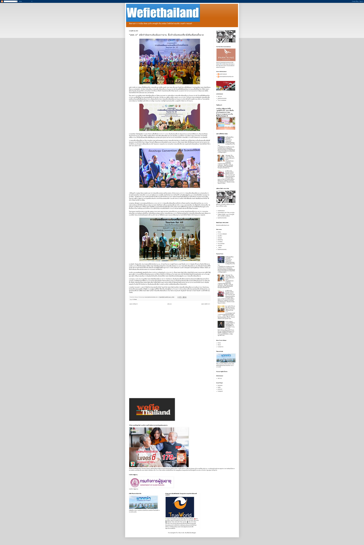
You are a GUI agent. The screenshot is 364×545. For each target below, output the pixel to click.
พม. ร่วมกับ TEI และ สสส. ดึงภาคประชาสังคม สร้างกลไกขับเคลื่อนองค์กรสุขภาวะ (230, 308)
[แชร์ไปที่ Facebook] (184, 297)
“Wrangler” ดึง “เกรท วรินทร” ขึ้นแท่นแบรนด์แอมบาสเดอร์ (230, 157)
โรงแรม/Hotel (221, 243)
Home (219, 232)
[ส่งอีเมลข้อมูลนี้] (178, 297)
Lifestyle (220, 238)
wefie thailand (223, 74)
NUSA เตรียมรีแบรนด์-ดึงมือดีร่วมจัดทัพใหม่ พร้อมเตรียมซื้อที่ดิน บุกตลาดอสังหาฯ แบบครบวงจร (230, 325)
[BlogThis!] (180, 297)
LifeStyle (220, 245)
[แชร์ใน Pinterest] (186, 297)
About (219, 344)
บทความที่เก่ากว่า (205, 304)
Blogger (194, 532)
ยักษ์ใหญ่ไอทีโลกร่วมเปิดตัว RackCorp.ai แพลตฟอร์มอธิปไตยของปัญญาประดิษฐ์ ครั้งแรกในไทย (226, 141)
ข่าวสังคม (135, 299)
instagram (220, 391)
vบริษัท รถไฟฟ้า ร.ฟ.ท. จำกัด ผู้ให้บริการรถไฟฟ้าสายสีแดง (226, 215)
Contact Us (220, 346)
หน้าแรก (169, 304)
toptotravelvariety (222, 98)
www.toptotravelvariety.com (226, 76)
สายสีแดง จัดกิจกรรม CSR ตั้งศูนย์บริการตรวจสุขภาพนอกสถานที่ (230, 173)
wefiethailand (221, 210)
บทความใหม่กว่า (133, 304)
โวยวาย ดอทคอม (222, 100)
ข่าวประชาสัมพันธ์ (222, 234)
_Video (219, 247)
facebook (220, 385)
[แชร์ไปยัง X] (182, 297)
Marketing (220, 239)
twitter (219, 387)
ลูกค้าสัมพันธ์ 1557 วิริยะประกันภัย (226, 212)
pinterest (220, 389)
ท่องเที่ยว (220, 236)
